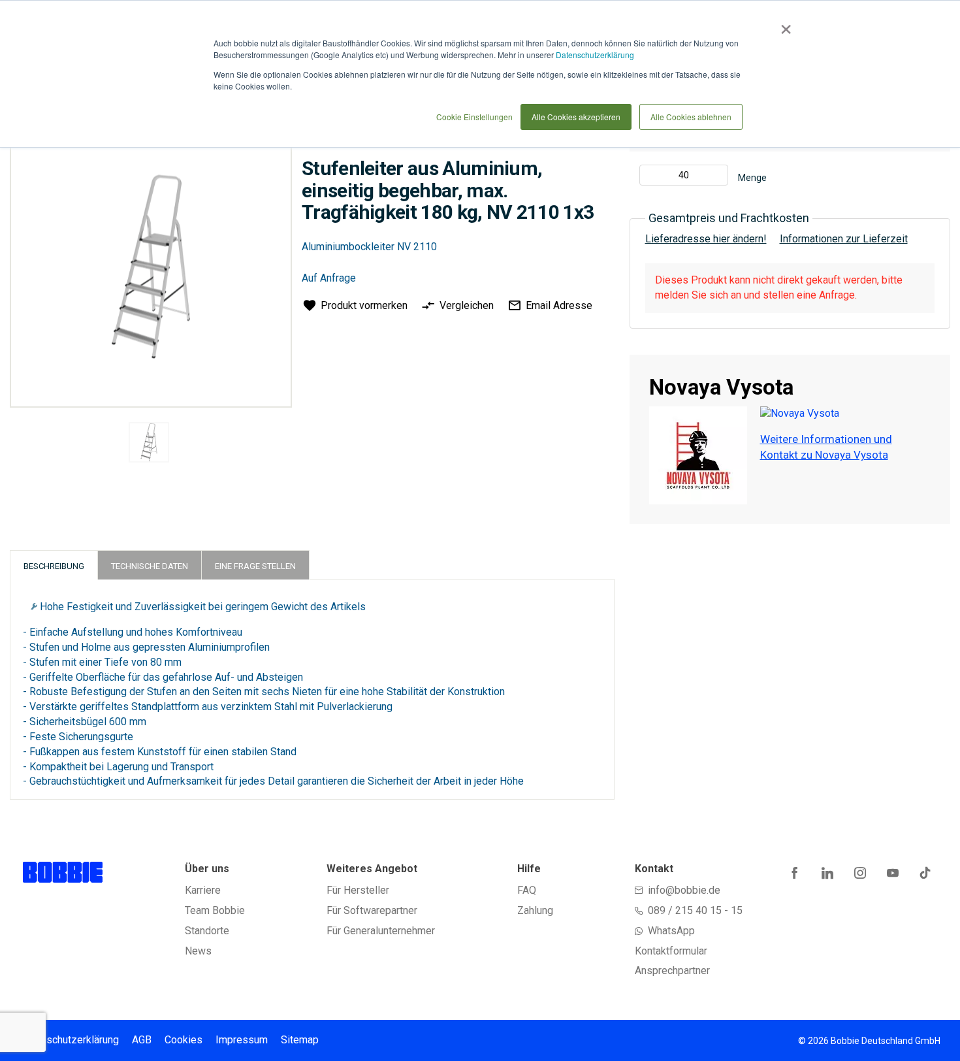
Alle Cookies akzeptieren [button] (576, 116)
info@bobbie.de (684, 890)
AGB (142, 1040)
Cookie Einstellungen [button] (474, 116)
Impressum (242, 1040)
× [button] (783, 25)
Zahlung (535, 910)
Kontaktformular (671, 951)
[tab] (54, 564)
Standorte (207, 930)
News (198, 951)
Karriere (203, 890)
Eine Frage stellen (255, 566)
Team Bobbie (215, 910)
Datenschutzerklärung (595, 54)
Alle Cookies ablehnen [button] (690, 116)
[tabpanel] (149, 444)
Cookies (183, 1040)
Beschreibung (54, 566)
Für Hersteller (358, 890)
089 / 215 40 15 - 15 (695, 910)
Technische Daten (149, 566)
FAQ (526, 890)
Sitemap (300, 1040)
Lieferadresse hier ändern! (706, 239)
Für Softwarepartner (372, 910)
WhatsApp (671, 930)
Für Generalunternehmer (381, 930)
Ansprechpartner (672, 970)
